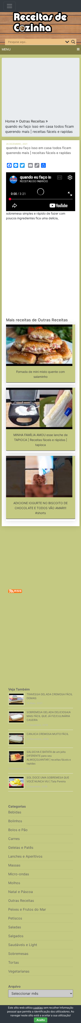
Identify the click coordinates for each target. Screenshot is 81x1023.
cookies (38, 1007)
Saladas (14, 927)
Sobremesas (18, 953)
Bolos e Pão (18, 830)
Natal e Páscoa (20, 892)
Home (10, 121)
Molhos (14, 883)
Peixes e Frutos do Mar (27, 909)
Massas (14, 865)
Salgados (15, 936)
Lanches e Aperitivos (25, 856)
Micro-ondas (18, 874)
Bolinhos (15, 821)
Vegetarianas (18, 971)
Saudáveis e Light (22, 945)
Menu (6, 49)
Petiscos (15, 918)
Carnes (14, 838)
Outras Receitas (32, 121)
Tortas (13, 962)
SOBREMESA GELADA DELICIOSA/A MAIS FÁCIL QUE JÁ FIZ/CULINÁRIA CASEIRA (49, 716)
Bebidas (14, 812)
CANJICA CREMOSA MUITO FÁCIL (48, 734)
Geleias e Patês (20, 847)
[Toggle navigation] (9, 6)
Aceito (41, 1019)
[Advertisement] (40, 89)
